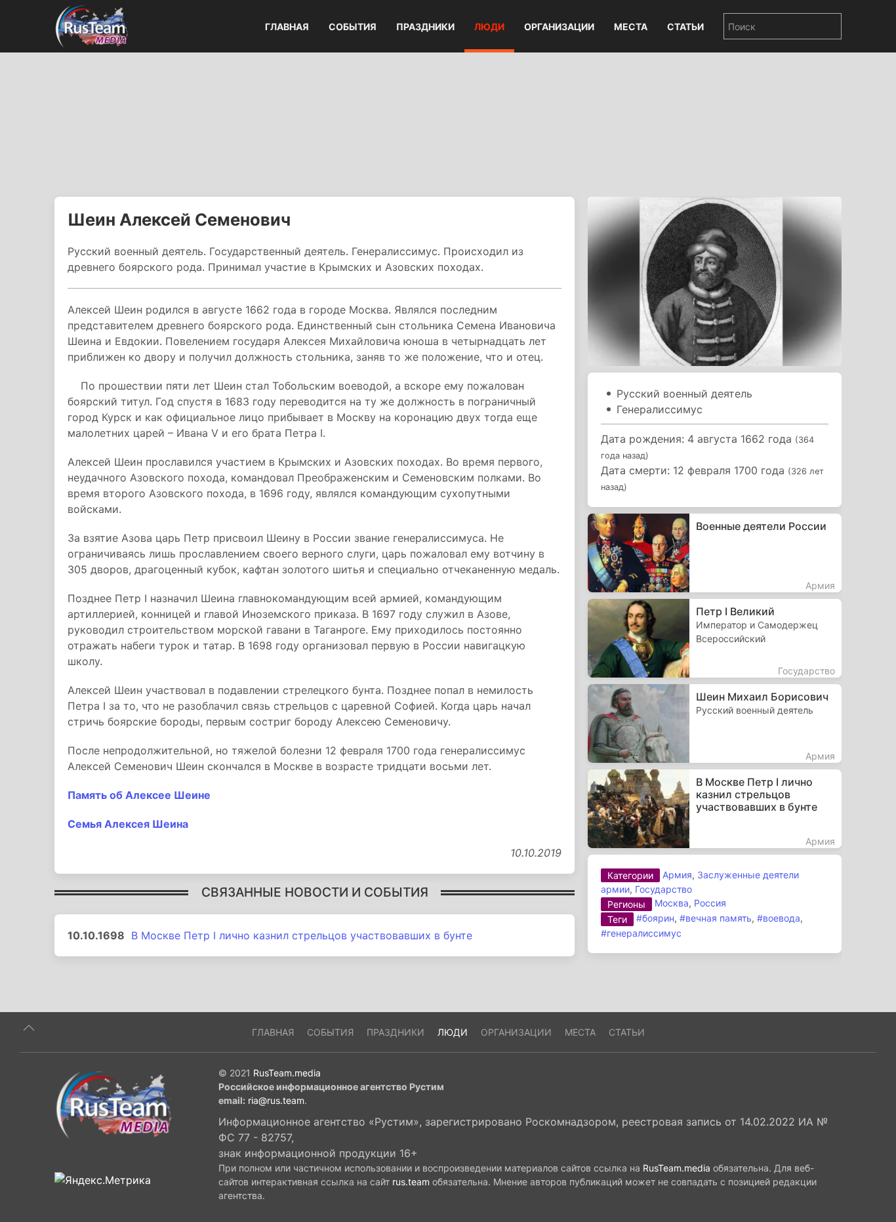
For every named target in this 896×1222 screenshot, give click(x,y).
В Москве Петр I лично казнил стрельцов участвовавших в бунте (301, 935)
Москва (672, 902)
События (353, 26)
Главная (287, 26)
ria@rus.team (276, 1100)
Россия (710, 902)
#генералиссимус (641, 933)
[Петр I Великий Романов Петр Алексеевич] (715, 638)
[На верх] (29, 1027)
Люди (489, 26)
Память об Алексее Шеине (139, 795)
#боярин (655, 918)
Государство (663, 889)
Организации (559, 26)
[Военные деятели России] (715, 553)
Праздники (425, 26)
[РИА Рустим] (113, 1103)
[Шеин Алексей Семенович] (715, 280)
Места (630, 26)
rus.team (411, 1181)
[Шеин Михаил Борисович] (715, 723)
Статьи (685, 26)
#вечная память (716, 918)
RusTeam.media (287, 1072)
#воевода (778, 918)
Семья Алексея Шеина (128, 823)
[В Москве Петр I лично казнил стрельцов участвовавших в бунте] (715, 808)
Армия (677, 874)
